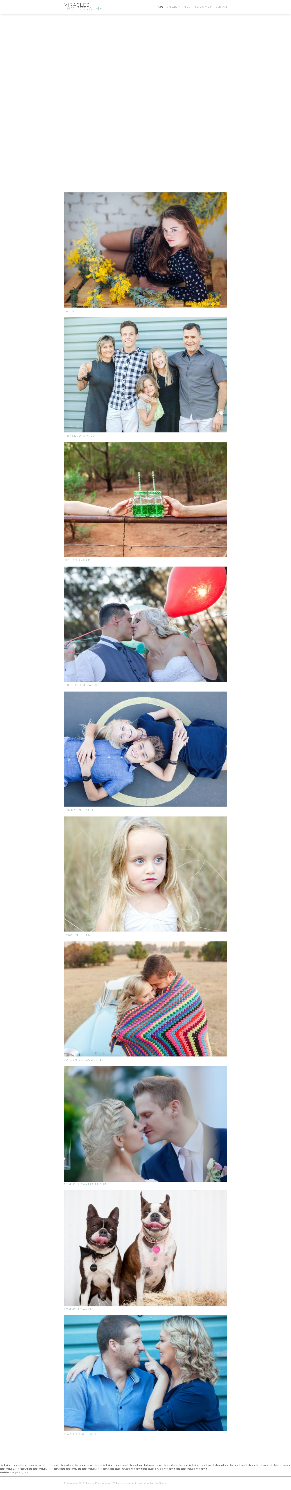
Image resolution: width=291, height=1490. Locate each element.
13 (157, 151)
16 (164, 151)
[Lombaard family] (145, 749)
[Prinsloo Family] (145, 375)
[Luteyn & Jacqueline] (145, 999)
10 (149, 151)
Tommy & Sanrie (79, 1309)
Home (160, 7)
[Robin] (145, 250)
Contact (221, 7)
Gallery (172, 7)
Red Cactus (160, 1483)
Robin (69, 310)
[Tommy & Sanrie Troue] (145, 1124)
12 (154, 151)
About (188, 7)
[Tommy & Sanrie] (145, 1248)
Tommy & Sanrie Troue (85, 1184)
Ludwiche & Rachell (83, 685)
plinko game (21, 1472)
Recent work (203, 7)
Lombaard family (80, 810)
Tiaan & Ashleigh (80, 1434)
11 (151, 151)
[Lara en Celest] (145, 874)
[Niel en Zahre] (145, 500)
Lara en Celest (78, 934)
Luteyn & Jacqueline (84, 1059)
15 (162, 151)
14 (159, 151)
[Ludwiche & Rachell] (145, 624)
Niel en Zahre (77, 560)
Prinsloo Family (79, 435)
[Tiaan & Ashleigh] (145, 1373)
